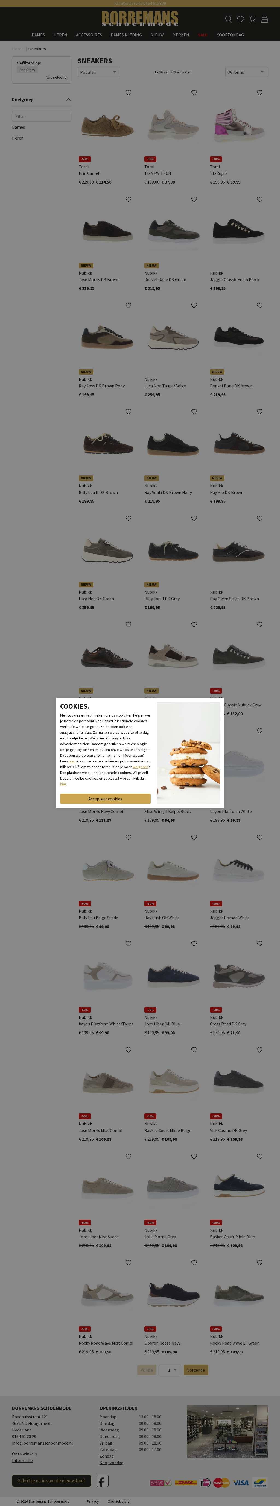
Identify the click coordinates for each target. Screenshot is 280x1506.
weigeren (140, 766)
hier (72, 761)
